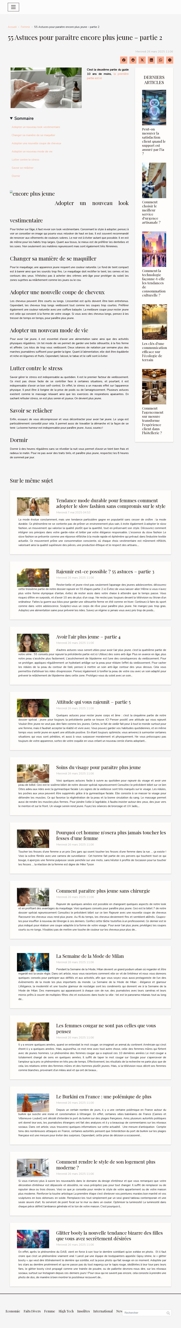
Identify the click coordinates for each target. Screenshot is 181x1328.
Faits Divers (32, 1311)
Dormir (16, 176)
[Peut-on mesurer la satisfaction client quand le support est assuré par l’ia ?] (154, 107)
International (103, 1311)
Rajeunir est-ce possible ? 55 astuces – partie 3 (105, 571)
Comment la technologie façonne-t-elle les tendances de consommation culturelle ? (154, 282)
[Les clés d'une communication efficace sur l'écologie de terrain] (154, 322)
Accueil (12, 27)
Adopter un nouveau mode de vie (32, 151)
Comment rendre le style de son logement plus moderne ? (105, 1164)
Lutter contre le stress (25, 160)
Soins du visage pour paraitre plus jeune (98, 767)
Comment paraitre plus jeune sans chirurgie (103, 890)
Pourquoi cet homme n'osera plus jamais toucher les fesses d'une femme (111, 835)
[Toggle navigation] (13, 7)
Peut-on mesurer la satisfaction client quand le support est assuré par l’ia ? (154, 141)
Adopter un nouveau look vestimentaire (36, 127)
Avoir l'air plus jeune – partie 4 (88, 636)
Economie (13, 1311)
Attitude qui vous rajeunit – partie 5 (93, 702)
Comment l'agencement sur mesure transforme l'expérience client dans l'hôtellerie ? (152, 420)
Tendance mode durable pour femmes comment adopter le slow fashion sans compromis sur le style (110, 503)
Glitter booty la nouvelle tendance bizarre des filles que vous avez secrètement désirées (109, 1235)
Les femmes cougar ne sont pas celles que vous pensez (106, 1028)
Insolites (83, 1311)
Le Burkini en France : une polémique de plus (103, 1096)
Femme (25, 27)
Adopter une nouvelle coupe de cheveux (36, 143)
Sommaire (24, 118)
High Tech (66, 1311)
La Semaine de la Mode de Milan (90, 956)
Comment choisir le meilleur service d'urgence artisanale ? (151, 212)
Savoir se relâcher (22, 168)
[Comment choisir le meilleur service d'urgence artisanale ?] (154, 180)
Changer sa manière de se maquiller (33, 135)
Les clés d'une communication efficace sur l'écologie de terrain (154, 351)
